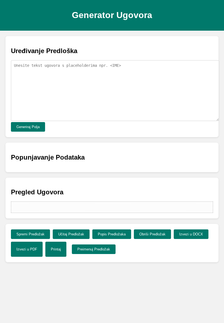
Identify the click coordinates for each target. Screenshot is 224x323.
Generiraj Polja (28, 127)
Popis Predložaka (112, 234)
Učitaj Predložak (71, 234)
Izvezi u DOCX (191, 234)
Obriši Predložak (152, 234)
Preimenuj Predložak (93, 249)
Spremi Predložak (30, 234)
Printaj (56, 249)
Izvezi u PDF (26, 249)
